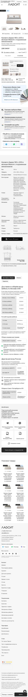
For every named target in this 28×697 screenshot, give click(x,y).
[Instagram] (16, 553)
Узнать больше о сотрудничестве (14, 450)
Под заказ (8, 55)
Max (24, 547)
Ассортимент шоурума (7, 539)
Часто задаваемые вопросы (9, 644)
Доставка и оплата (6, 618)
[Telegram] (2, 553)
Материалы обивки (6, 609)
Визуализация (5, 631)
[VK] (12, 553)
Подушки (4, 590)
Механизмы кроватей (7, 615)
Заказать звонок (5, 541)
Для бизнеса (5, 634)
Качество (4, 603)
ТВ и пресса (4, 652)
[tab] (8, 277)
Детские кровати (6, 573)
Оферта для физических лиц (8, 677)
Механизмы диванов (7, 612)
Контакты (3, 601)
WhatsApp (16, 547)
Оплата (19, 278)
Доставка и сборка (8, 278)
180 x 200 (13, 65)
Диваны (3, 565)
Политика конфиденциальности (9, 675)
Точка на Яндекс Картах (7, 537)
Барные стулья (5, 579)
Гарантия (5, 281)
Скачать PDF (22, 49)
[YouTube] (9, 553)
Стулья (3, 576)
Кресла (3, 585)
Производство (5, 650)
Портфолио (4, 647)
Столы (3, 582)
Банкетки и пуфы (6, 588)
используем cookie (6, 1)
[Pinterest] (6, 553)
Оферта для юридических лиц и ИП (10, 679)
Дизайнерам (4, 628)
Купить (21, 694)
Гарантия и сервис (6, 606)
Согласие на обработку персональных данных (13, 673)
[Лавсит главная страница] (14, 527)
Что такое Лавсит (6, 641)
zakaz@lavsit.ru (5, 533)
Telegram (6, 547)
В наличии (4, 593)
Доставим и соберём (9, 52)
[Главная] (14, 4)
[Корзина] (26, 5)
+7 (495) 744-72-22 (6, 531)
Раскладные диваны (6, 568)
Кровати (3, 570)
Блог (2, 655)
